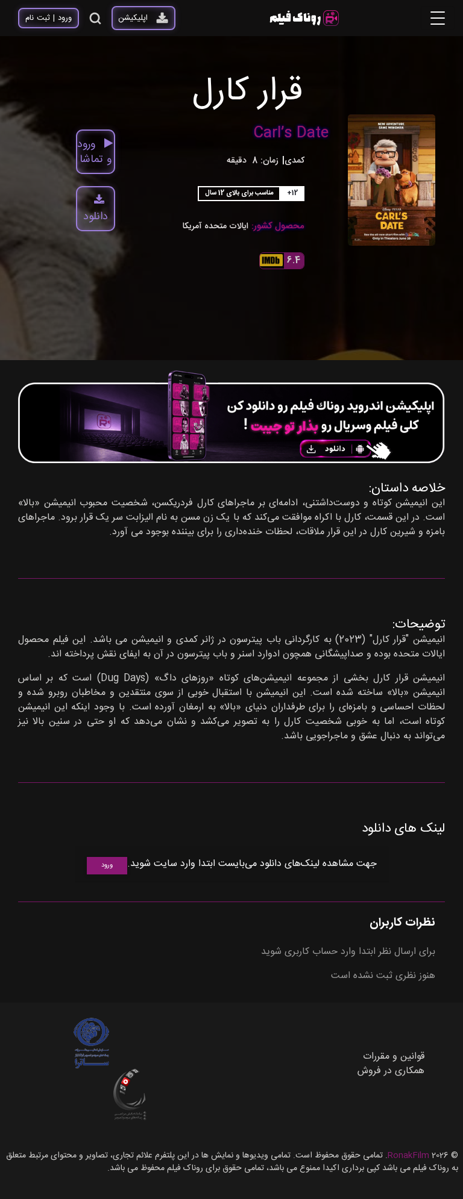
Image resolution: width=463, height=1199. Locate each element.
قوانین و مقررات (393, 1056)
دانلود (95, 217)
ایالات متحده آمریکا (215, 226)
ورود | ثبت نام (48, 18)
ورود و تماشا (94, 152)
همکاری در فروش (390, 1071)
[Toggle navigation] (438, 18)
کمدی (294, 161)
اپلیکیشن (133, 18)
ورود (107, 865)
